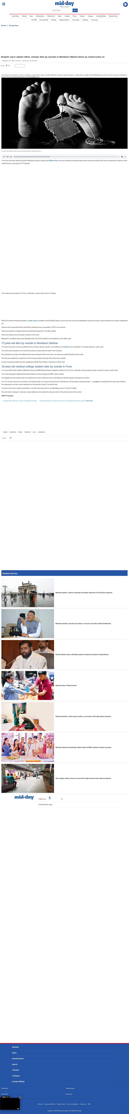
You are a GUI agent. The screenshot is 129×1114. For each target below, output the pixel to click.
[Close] (20, 1098)
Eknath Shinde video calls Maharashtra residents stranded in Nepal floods (82, 654)
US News (53, 20)
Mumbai (24, 16)
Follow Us (21, 66)
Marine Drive (53, 160)
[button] (12, 4)
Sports (60, 16)
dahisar (20, 432)
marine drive (27, 432)
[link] (5, 1097)
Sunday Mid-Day (101, 16)
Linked (12, 66)
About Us (40, 1104)
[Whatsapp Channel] (14, 69)
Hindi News (4, 1088)
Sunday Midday (18, 1081)
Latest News (15, 16)
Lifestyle (67, 16)
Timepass (90, 16)
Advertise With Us (50, 1104)
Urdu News (4, 1094)
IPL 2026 (33, 20)
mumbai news (13, 432)
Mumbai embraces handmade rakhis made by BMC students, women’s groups (83, 747)
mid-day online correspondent (29, 60)
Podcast (82, 16)
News (31, 16)
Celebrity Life (51, 16)
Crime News (75, 20)
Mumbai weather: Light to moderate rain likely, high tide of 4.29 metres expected (84, 592)
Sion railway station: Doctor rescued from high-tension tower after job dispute (83, 778)
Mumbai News (14, 25)
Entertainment (40, 16)
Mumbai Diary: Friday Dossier (66, 685)
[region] (64, 41)
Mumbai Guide (113, 16)
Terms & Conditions (72, 1104)
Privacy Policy (61, 1104)
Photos (75, 16)
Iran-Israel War (44, 20)
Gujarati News (70, 1088)
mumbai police (41, 432)
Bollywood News (64, 20)
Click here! (89, 401)
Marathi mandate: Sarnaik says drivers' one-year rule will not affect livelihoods (83, 623)
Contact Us (83, 1104)
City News (85, 20)
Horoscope (94, 20)
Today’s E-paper (64, 6)
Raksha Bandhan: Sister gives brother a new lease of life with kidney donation (83, 716)
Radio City (69, 1094)
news (34, 432)
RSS (89, 1104)
